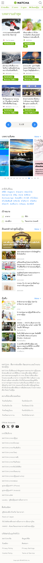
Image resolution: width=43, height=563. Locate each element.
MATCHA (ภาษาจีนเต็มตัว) (11, 448)
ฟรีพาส (27, 195)
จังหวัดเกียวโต (7, 406)
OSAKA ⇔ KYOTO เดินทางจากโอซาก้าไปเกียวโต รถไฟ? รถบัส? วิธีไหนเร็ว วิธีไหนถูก (29, 325)
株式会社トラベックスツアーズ (12, 73)
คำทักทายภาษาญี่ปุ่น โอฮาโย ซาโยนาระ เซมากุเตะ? (27, 303)
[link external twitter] (8, 427)
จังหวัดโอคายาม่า (28, 415)
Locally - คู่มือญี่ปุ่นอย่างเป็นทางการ (15, 500)
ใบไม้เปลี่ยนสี (7, 201)
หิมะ (16, 195)
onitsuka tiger (8, 198)
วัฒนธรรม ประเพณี (31, 221)
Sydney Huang (30, 106)
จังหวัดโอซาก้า (27, 401)
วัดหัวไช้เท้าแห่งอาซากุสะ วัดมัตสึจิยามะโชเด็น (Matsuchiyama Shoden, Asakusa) (29, 335)
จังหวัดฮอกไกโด (27, 406)
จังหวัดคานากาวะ (8, 415)
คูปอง (25, 7)
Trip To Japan (10, 40)
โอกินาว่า (25, 201)
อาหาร (16, 7)
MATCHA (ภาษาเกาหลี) (10, 457)
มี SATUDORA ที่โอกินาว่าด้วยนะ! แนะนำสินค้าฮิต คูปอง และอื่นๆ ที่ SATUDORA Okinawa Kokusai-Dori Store (31, 103)
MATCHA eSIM (7, 495)
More (37, 136)
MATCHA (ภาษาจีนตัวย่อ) (11, 462)
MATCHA (29, 40)
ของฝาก (20, 192)
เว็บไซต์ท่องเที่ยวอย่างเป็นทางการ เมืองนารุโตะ (18, 521)
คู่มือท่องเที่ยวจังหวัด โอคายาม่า (13, 512)
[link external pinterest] (13, 427)
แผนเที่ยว (19, 198)
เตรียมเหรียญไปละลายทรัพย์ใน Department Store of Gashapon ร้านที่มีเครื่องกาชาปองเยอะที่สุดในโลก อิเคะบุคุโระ (29, 265)
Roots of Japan (8, 517)
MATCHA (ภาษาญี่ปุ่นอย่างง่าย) (13, 476)
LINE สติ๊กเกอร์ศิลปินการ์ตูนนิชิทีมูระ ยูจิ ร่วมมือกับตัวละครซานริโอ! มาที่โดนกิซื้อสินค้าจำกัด (21, 243)
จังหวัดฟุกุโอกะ (7, 410)
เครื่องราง (14, 204)
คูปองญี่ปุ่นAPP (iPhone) (11, 486)
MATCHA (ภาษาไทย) (9, 452)
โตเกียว (34, 201)
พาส (21, 195)
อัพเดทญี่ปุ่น (35, 7)
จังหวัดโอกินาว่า (27, 410)
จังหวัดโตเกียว (7, 401)
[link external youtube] (18, 427)
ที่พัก (4, 192)
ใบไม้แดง (35, 198)
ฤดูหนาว (12, 192)
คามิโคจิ (31, 204)
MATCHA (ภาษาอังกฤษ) (10, 443)
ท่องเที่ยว (6, 7)
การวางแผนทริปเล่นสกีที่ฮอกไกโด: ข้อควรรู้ (11, 33)
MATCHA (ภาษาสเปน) (10, 481)
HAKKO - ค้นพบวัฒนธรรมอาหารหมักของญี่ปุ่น (18, 526)
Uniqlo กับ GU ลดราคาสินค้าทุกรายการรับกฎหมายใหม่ (28, 284)
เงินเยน (23, 204)
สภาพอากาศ (7, 195)
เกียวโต (17, 201)
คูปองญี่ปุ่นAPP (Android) (11, 490)
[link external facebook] (4, 427)
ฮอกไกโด (29, 192)
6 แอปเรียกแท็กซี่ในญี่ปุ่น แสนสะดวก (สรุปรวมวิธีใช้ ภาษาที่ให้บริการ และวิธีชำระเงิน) (28, 346)
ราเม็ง (27, 198)
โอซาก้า (6, 204)
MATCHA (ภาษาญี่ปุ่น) (10, 438)
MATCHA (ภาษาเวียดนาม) (11, 471)
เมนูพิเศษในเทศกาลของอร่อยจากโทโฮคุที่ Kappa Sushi (28, 274)
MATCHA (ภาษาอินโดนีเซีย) (11, 467)
